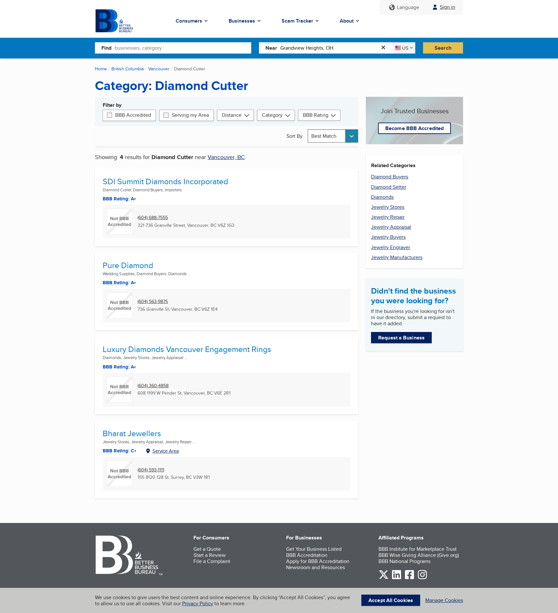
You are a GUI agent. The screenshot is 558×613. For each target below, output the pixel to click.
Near (271, 48)
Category (272, 115)
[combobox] (183, 48)
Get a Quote (207, 549)
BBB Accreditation (306, 555)
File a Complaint (211, 561)
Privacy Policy (197, 603)
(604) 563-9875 (153, 301)
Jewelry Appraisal (391, 227)
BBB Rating (315, 115)
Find (106, 48)
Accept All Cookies (390, 600)
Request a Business (401, 337)
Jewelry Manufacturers (396, 257)
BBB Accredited (133, 115)
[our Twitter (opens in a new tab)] (383, 578)
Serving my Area (190, 115)
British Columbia (127, 68)
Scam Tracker (297, 21)
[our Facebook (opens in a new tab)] (409, 578)
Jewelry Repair (388, 217)
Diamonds (382, 197)
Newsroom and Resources (315, 567)
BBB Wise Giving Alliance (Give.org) (418, 555)
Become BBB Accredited (414, 128)
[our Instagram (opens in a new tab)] (422, 578)
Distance (232, 115)
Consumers (189, 21)
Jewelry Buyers (388, 237)
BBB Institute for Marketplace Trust (417, 549)
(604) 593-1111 (151, 470)
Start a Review (209, 555)
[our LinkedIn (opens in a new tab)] (396, 578)
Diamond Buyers (389, 176)
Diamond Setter (388, 187)
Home (101, 68)
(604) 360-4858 (153, 385)
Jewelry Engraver (390, 247)
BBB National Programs (404, 561)
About (347, 21)
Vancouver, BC (226, 157)
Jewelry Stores (387, 207)
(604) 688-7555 (153, 217)
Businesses (242, 21)
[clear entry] (385, 48)
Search (443, 48)
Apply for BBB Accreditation (317, 561)
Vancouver (159, 68)
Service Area (165, 450)
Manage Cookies (444, 600)
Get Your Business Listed (314, 549)
